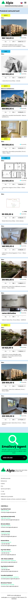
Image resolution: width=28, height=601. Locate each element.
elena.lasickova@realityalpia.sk (9, 562)
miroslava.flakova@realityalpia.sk (9, 586)
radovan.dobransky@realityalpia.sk (10, 520)
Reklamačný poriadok (7, 496)
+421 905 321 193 (5, 553)
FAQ (2, 486)
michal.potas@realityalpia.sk (8, 512)
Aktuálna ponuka (5, 478)
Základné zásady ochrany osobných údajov (13, 499)
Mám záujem (7, 458)
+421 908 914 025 (5, 534)
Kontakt (3, 494)
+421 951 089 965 (5, 569)
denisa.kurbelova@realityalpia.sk (9, 571)
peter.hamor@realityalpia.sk (8, 554)
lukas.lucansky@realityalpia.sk (9, 536)
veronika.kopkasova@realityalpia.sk (10, 578)
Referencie (4, 481)
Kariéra (3, 483)
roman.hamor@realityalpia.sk (8, 545)
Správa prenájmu (6, 489)
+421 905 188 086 (5, 544)
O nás (2, 491)
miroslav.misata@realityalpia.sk (9, 527)
